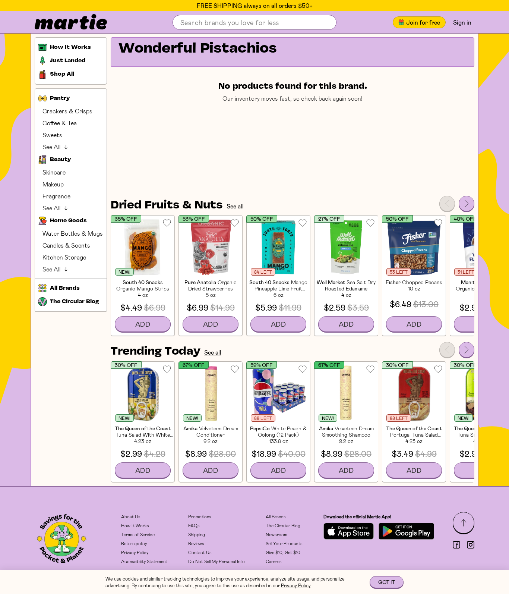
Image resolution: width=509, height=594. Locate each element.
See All (51, 146)
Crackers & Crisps (67, 110)
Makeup (53, 184)
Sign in (462, 22)
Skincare (54, 172)
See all (235, 206)
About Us (130, 516)
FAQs (194, 525)
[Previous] (447, 203)
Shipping (196, 534)
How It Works (135, 525)
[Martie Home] (64, 22)
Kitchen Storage (64, 257)
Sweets (52, 134)
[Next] (466, 203)
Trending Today (155, 352)
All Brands (276, 516)
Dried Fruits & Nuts (167, 205)
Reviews (196, 543)
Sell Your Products (284, 543)
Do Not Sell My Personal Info (216, 561)
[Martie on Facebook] (456, 545)
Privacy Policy (134, 552)
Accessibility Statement (144, 561)
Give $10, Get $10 (283, 552)
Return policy (134, 543)
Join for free (423, 22)
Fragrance (56, 195)
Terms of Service (138, 534)
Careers (274, 561)
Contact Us (200, 552)
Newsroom (276, 534)
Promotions (199, 516)
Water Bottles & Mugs (72, 233)
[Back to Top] (463, 523)
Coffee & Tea (59, 122)
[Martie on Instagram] (470, 545)
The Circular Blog (283, 525)
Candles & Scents (66, 245)
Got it (386, 582)
